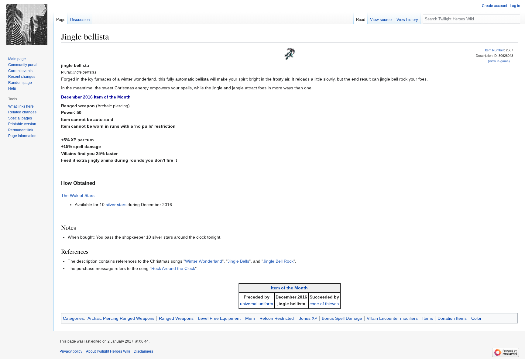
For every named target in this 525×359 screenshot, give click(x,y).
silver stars (116, 204)
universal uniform (256, 303)
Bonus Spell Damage (342, 318)
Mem (250, 318)
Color (476, 318)
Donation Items (452, 318)
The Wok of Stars (77, 195)
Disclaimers (143, 351)
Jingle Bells (238, 261)
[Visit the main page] (26, 24)
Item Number (494, 50)
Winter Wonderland (203, 261)
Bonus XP (307, 318)
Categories (73, 318)
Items (427, 318)
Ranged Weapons (176, 318)
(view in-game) (499, 61)
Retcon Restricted (276, 318)
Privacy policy (71, 351)
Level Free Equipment (219, 318)
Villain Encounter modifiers (392, 318)
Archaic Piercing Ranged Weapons (121, 318)
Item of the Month (289, 287)
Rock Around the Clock (173, 268)
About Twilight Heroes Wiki (108, 351)
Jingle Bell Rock (278, 261)
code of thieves (324, 303)
